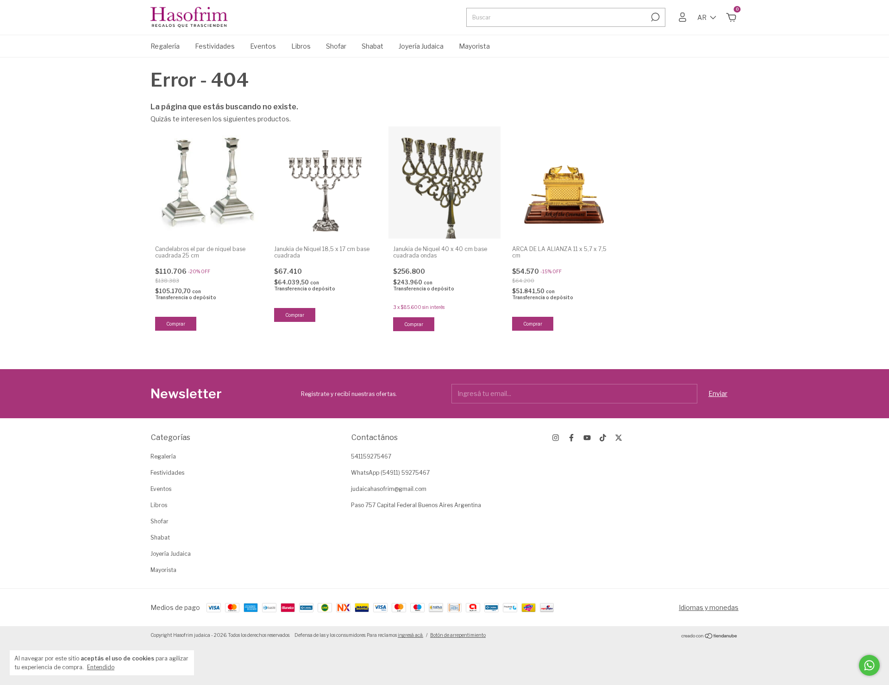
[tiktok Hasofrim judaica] (603, 437)
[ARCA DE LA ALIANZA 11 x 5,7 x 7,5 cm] (563, 182)
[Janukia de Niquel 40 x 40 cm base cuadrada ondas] (444, 182)
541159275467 (371, 456)
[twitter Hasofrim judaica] (618, 437)
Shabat (372, 46)
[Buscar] (654, 17)
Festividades (215, 46)
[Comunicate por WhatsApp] (869, 665)
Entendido (100, 667)
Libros (301, 46)
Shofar (336, 46)
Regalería (165, 46)
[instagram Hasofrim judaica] (555, 437)
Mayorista (474, 46)
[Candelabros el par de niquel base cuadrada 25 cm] (206, 182)
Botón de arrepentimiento (458, 635)
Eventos (263, 46)
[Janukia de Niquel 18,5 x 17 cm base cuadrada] (325, 182)
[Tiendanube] (710, 636)
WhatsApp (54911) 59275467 (390, 472)
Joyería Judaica (421, 46)
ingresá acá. (410, 635)
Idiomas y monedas (709, 607)
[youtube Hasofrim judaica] (587, 437)
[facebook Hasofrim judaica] (571, 437)
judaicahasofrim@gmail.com (388, 488)
